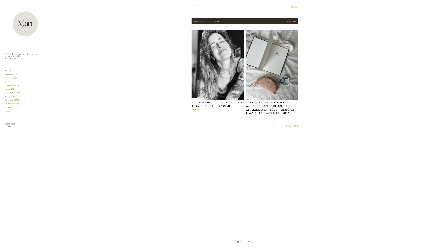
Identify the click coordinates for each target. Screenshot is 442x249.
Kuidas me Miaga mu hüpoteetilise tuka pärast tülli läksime (217, 104)
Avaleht (196, 6)
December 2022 (12, 100)
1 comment (195, 109)
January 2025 (11, 74)
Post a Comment (252, 117)
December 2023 (12, 93)
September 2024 (12, 78)
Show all (291, 21)
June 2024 (10, 82)
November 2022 (12, 104)
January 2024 (11, 89)
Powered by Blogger (247, 242)
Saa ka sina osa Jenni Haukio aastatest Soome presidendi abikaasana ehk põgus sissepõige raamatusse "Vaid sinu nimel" (270, 108)
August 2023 (11, 96)
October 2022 (11, 107)
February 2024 (11, 85)
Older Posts (292, 126)
